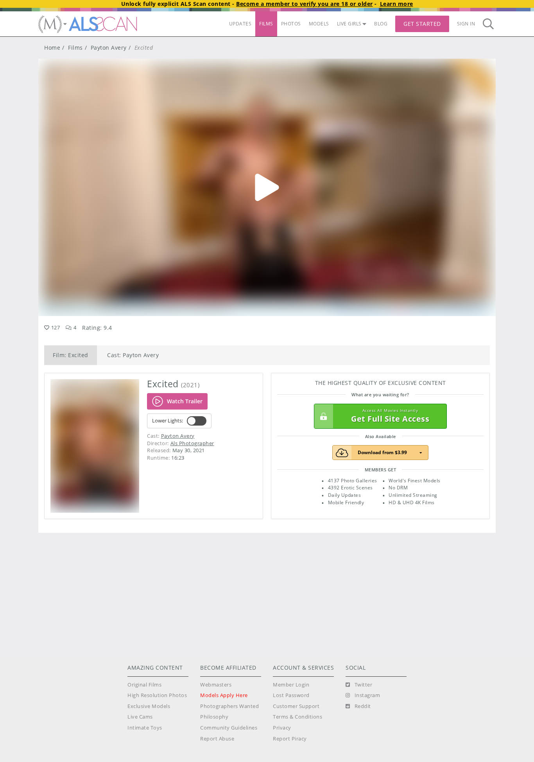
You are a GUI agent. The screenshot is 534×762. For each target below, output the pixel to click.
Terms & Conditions (297, 716)
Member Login (291, 684)
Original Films (144, 684)
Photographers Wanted (229, 706)
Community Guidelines (228, 727)
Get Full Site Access (390, 416)
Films (75, 47)
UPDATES (240, 23)
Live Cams (140, 716)
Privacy (282, 727)
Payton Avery (109, 47)
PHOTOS (291, 23)
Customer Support (296, 706)
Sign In (466, 23)
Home (52, 47)
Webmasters (215, 684)
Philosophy (214, 716)
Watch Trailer (184, 401)
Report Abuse (217, 738)
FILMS (266, 23)
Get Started (422, 23)
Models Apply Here (224, 695)
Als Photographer (192, 443)
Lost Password (291, 695)
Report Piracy (290, 738)
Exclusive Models (148, 706)
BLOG (380, 23)
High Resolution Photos (157, 695)
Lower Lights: (167, 420)
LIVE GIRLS (349, 23)
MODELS (319, 23)
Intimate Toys (144, 727)
